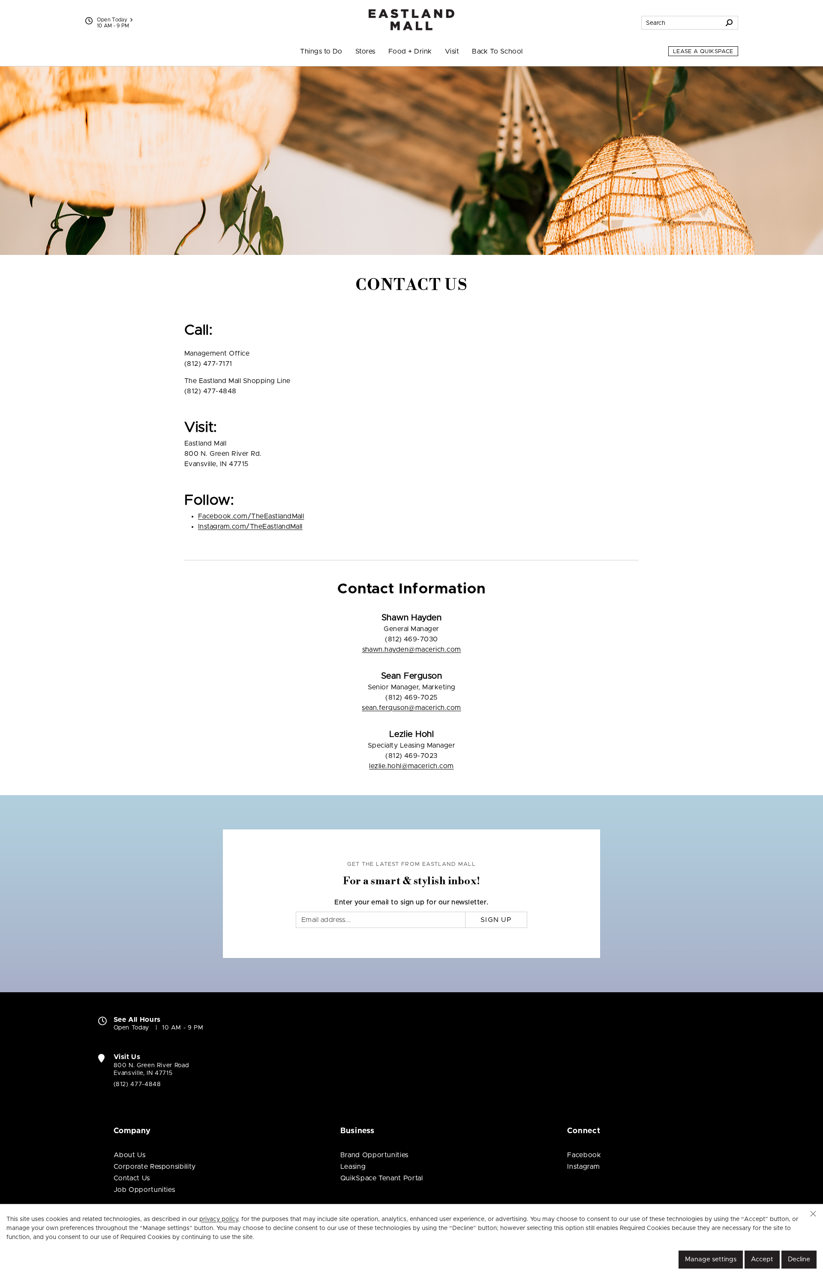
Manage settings (710, 1259)
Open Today (112, 19)
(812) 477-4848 (137, 1084)
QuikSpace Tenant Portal (381, 1178)
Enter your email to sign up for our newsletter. (411, 902)
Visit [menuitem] (452, 51)
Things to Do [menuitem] (321, 51)
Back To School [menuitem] (497, 51)
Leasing (353, 1166)
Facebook (584, 1155)
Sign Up (496, 919)
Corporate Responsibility (155, 1166)
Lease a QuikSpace (703, 51)
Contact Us (132, 1178)
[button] (813, 1214)
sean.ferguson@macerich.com (411, 707)
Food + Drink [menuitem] (410, 51)
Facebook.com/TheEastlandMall (251, 516)
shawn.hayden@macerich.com (411, 649)
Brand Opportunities (374, 1155)
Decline (799, 1259)
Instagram (583, 1166)
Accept (762, 1259)
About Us (130, 1155)
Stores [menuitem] (365, 51)
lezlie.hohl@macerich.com (411, 766)
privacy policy (218, 1219)
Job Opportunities (144, 1189)
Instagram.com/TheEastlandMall (250, 526)
